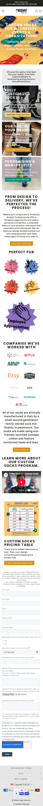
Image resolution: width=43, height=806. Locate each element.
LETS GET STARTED (21, 244)
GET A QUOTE (21, 450)
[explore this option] (21, 102)
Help (20, 773)
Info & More (21, 779)
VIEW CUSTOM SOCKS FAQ (19, 563)
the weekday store (21, 768)
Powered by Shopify (21, 804)
